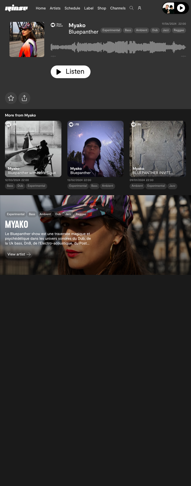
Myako (77, 25)
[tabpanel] (118, 48)
